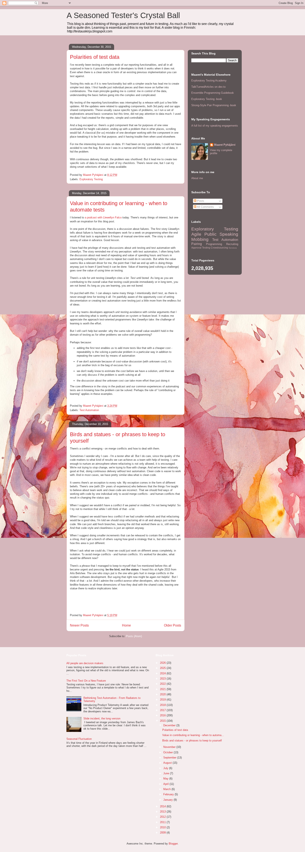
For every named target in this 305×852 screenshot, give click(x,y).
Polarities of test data (94, 57)
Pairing (196, 244)
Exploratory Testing (91, 179)
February (169, 794)
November (169, 747)
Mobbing (200, 239)
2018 (163, 705)
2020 (163, 694)
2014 (163, 806)
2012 (163, 816)
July (166, 768)
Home (126, 625)
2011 (163, 822)
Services (233, 248)
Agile (196, 234)
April (166, 784)
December (169, 725)
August (168, 762)
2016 (163, 715)
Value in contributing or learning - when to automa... (193, 735)
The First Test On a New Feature (86, 680)
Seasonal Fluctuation (79, 738)
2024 (163, 673)
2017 (163, 710)
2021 (163, 689)
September (170, 757)
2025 (163, 668)
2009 (163, 832)
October (168, 752)
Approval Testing (200, 247)
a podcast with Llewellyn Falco (103, 217)
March (167, 789)
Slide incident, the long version (101, 718)
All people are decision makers (84, 663)
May (166, 778)
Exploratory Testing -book (206, 99)
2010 (163, 827)
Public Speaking (221, 234)
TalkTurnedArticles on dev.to (208, 86)
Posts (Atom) (134, 636)
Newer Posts (79, 625)
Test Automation (89, 410)
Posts (200, 200)
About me (197, 178)
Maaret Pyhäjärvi (224, 144)
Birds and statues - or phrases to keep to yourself (192, 740)
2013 (163, 811)
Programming (214, 244)
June (166, 773)
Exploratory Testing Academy (209, 80)
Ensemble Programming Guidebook (212, 92)
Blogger (173, 843)
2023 (163, 678)
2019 (163, 699)
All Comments (205, 206)
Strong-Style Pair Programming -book (213, 105)
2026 (163, 662)
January (168, 799)
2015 (163, 720)
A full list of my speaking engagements (214, 125)
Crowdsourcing (219, 247)
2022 (163, 683)
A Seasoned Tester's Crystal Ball (123, 15)
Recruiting (232, 244)
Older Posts (172, 625)
